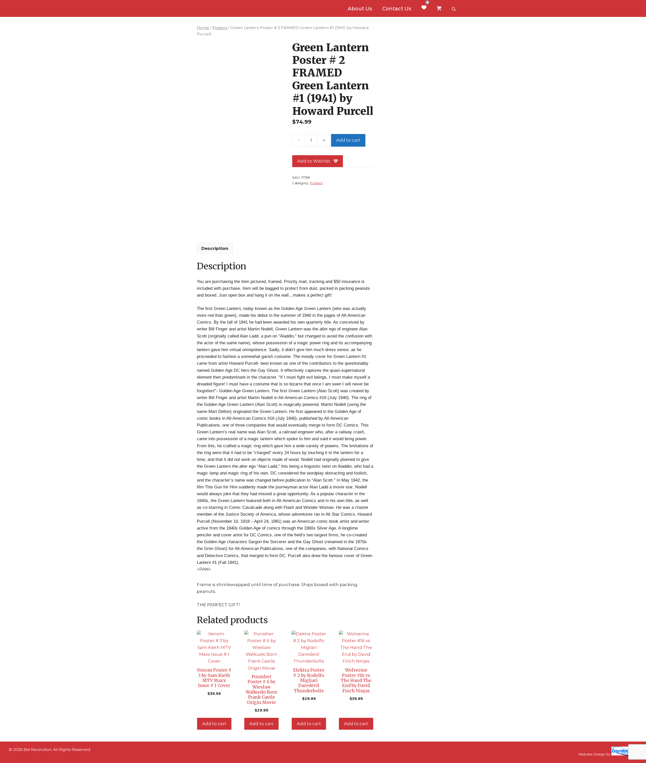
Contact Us (396, 9)
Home (203, 27)
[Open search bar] (454, 8)
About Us (360, 9)
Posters (219, 27)
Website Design (591, 754)
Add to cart (348, 140)
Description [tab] (214, 248)
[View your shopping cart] (439, 8)
